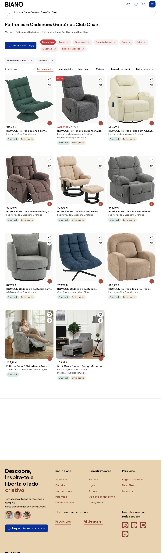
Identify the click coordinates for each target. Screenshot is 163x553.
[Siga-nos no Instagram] (125, 525)
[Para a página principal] (14, 4)
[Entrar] (143, 4)
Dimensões (80, 42)
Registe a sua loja (132, 479)
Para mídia (61, 496)
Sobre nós (61, 479)
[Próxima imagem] (51, 333)
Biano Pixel (128, 485)
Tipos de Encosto (71, 49)
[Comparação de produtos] (128, 4)
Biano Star (128, 491)
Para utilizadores (100, 470)
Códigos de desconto (102, 496)
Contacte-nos (64, 491)
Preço (62, 42)
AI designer (93, 521)
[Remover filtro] (31, 60)
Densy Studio (96, 502)
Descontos (48, 42)
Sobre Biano (63, 470)
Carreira (60, 485)
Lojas (92, 485)
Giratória (42, 60)
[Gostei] (49, 79)
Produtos (63, 521)
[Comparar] (49, 85)
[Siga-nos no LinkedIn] (125, 534)
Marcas (93, 479)
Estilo (139, 42)
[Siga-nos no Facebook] (134, 525)
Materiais (47, 49)
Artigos (93, 491)
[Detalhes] (49, 123)
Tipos (124, 42)
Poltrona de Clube (16, 60)
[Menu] (152, 4)
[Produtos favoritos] (136, 4)
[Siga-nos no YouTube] (143, 525)
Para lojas (128, 470)
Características (104, 42)
